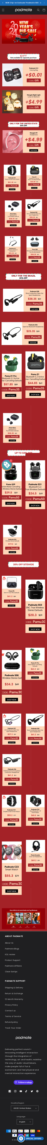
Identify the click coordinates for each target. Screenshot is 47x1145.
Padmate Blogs (12, 948)
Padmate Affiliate (13, 966)
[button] (3, 10)
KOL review (10, 954)
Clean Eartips (11, 971)
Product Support (12, 960)
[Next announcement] (44, 3)
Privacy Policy (11, 1005)
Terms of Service (13, 1016)
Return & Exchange (14, 993)
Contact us (10, 1010)
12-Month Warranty (14, 999)
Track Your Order (13, 1028)
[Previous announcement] (3, 3)
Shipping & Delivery (14, 987)
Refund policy (11, 1022)
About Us (9, 943)
